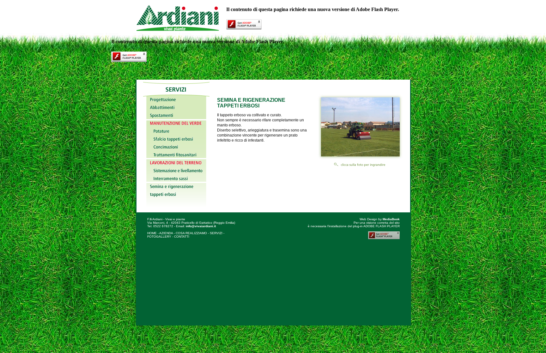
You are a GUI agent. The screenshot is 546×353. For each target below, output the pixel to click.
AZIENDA (166, 233)
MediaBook (391, 219)
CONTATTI (181, 236)
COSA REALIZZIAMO (191, 233)
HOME (152, 233)
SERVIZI (216, 233)
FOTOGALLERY (159, 236)
